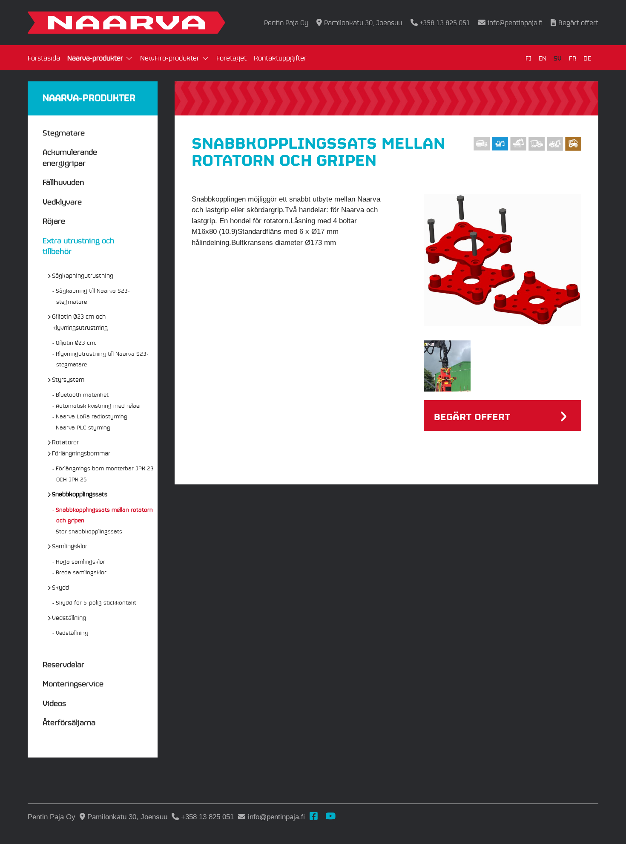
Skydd (60, 587)
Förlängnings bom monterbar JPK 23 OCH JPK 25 (105, 473)
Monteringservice (73, 683)
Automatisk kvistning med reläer (98, 405)
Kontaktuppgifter (280, 58)
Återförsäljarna (69, 722)
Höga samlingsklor (80, 561)
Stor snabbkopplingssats (89, 531)
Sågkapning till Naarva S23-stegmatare (93, 295)
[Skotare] (536, 144)
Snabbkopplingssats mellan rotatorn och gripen (104, 514)
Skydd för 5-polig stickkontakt (96, 602)
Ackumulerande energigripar (70, 157)
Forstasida (44, 58)
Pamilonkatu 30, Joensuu (363, 22)
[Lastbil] (482, 144)
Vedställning (69, 617)
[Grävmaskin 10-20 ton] (518, 144)
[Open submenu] (129, 59)
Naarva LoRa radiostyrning (91, 416)
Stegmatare (64, 132)
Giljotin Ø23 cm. (76, 342)
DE (587, 57)
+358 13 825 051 (445, 22)
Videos (54, 702)
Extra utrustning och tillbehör (79, 245)
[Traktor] (573, 144)
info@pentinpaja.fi (515, 22)
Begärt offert (578, 22)
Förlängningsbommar (81, 453)
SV (558, 57)
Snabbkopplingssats (79, 494)
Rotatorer (65, 442)
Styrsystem (68, 379)
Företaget (231, 58)
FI (528, 57)
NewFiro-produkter (169, 58)
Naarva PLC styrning (83, 427)
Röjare (54, 220)
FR (572, 57)
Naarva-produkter (95, 58)
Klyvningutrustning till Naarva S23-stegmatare (102, 359)
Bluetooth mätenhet (82, 394)
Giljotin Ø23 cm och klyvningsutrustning (80, 321)
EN (542, 57)
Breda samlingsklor (81, 572)
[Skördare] (555, 144)
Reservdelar (63, 664)
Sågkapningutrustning (82, 275)
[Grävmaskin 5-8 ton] (500, 144)
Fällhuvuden (63, 181)
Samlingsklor (69, 546)
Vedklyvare (62, 201)
